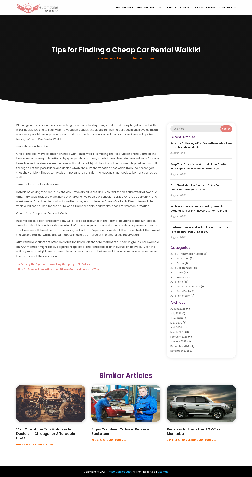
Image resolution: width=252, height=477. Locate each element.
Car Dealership (204, 7)
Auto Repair (167, 7)
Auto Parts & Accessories (185, 286)
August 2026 (177, 309)
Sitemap (163, 471)
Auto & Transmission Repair (186, 254)
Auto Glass (176, 272)
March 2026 (177, 332)
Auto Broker (177, 263)
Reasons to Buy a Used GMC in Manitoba (193, 431)
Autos (184, 7)
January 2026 (178, 341)
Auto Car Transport (181, 268)
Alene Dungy (109, 58)
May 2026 (176, 323)
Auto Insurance (179, 277)
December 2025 (180, 346)
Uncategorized (144, 58)
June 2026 (176, 318)
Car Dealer (189, 440)
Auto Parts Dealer (180, 291)
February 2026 (178, 336)
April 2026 (176, 327)
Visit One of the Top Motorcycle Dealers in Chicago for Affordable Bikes (45, 434)
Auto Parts (227, 7)
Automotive (124, 7)
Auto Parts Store (180, 296)
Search (226, 129)
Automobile (146, 7)
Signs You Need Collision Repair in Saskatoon (121, 431)
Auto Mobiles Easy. (120, 471)
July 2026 (176, 313)
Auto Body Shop (179, 258)
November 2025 (179, 350)
